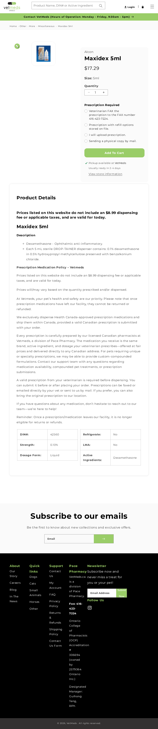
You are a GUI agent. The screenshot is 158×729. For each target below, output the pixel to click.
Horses (34, 602)
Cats (32, 583)
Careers (15, 583)
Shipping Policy (55, 632)
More (32, 26)
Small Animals (35, 593)
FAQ (52, 594)
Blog (13, 589)
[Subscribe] (103, 538)
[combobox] (68, 5)
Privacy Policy (54, 604)
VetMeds (72, 723)
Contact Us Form (55, 643)
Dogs (33, 577)
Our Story (14, 574)
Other (23, 26)
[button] (140, 6)
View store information (105, 174)
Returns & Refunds (55, 617)
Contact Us (55, 574)
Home (13, 26)
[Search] (101, 6)
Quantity (91, 86)
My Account (55, 585)
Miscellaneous (46, 26)
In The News (14, 599)
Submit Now (121, 593)
